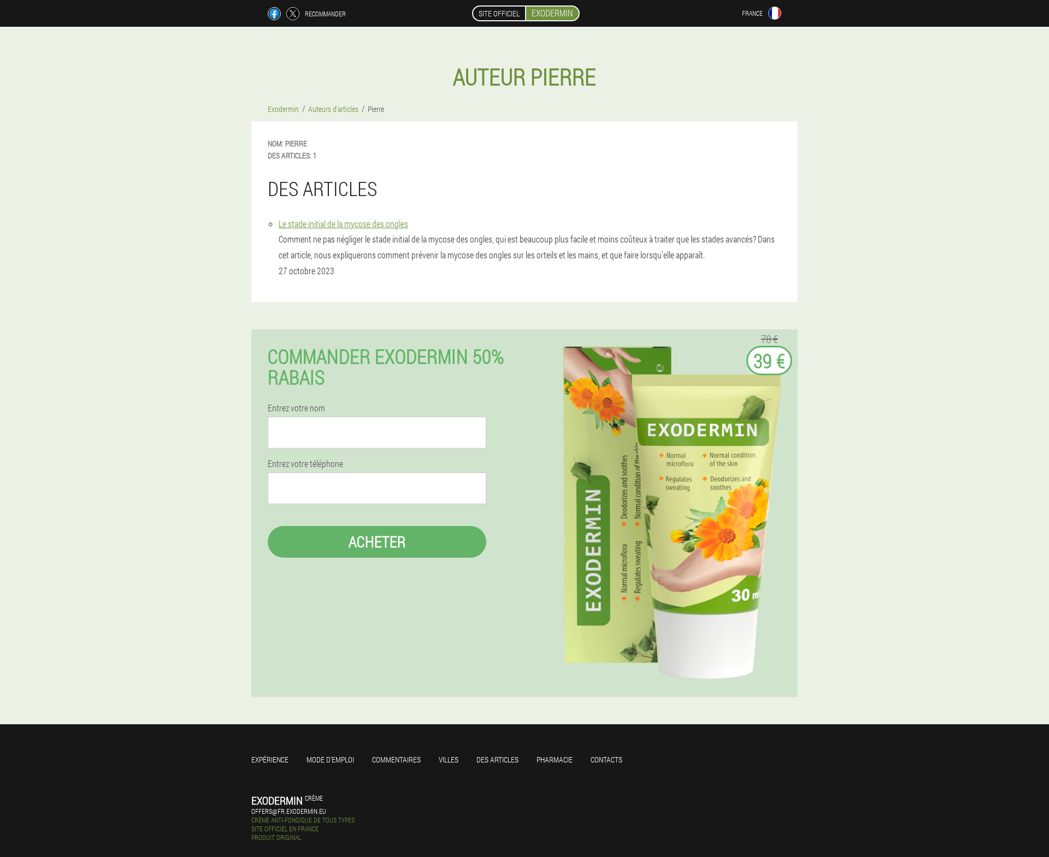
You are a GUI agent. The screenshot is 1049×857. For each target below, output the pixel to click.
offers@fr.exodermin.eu (288, 811)
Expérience (269, 759)
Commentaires (396, 759)
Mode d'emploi (330, 759)
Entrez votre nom (296, 408)
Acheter (377, 541)
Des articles (497, 759)
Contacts (606, 759)
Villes (448, 759)
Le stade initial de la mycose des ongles (343, 223)
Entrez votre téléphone (305, 463)
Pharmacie (555, 759)
